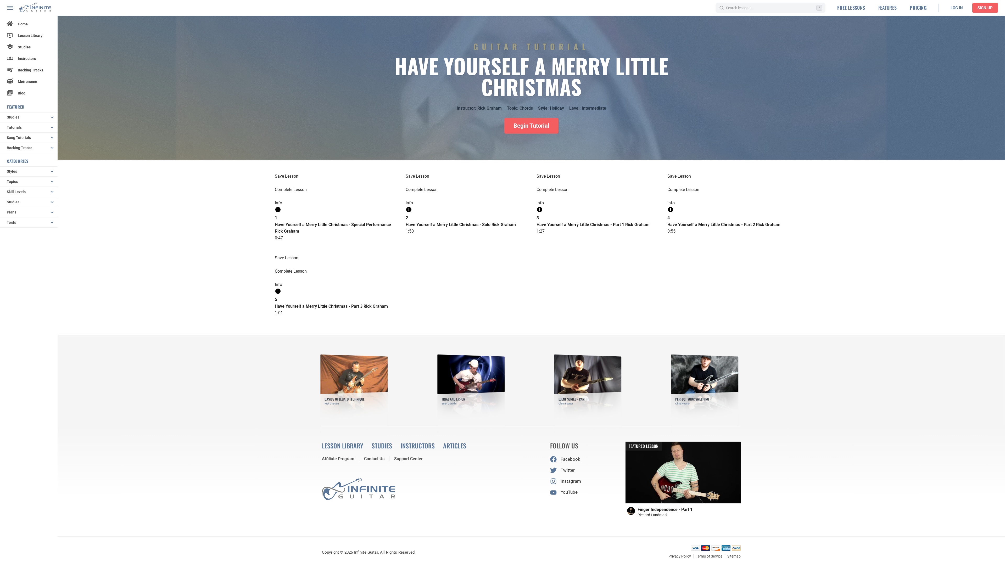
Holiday (557, 108)
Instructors (27, 59)
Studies (24, 47)
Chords (526, 108)
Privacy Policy (679, 556)
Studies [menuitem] (13, 117)
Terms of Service (709, 556)
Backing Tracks (30, 70)
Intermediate (594, 108)
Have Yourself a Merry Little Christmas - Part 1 (580, 224)
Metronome (27, 82)
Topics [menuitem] (12, 181)
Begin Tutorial (531, 125)
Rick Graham (489, 108)
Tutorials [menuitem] (14, 127)
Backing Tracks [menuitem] (19, 148)
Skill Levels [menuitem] (16, 192)
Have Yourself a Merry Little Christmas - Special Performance (333, 224)
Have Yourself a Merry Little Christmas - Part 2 (711, 224)
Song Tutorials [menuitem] (19, 138)
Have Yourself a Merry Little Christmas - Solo (448, 224)
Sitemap (734, 556)
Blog (21, 93)
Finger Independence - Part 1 (665, 509)
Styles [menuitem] (12, 171)
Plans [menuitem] (11, 212)
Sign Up (985, 7)
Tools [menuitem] (11, 222)
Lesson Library (30, 35)
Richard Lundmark (653, 515)
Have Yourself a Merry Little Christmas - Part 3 (318, 306)
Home (23, 24)
